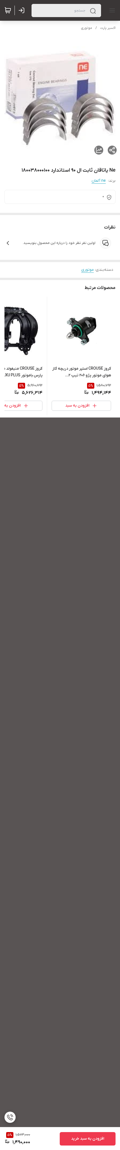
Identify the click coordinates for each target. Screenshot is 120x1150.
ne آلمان (99, 180)
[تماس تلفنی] (10, 1117)
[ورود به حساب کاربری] (22, 10)
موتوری (86, 28)
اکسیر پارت (108, 28)
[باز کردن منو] (111, 10)
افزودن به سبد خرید (87, 1138)
